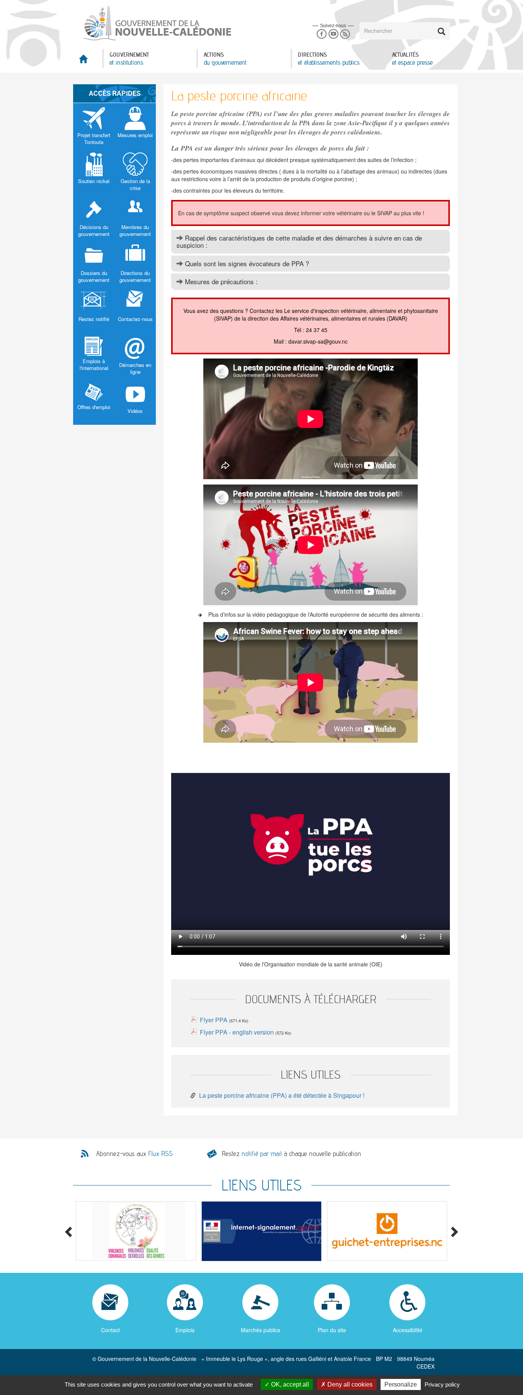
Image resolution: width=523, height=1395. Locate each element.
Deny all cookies (349, 1384)
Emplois (184, 1330)
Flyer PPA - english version (237, 1032)
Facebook (321, 34)
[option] (136, 1231)
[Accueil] (156, 22)
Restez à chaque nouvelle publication (291, 1153)
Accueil (87, 61)
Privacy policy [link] (442, 1384)
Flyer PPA (213, 1019)
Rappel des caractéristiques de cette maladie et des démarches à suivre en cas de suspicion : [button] (299, 241)
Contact (110, 1330)
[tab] (310, 241)
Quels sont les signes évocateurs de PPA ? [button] (247, 263)
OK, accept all (289, 1384)
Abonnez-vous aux (134, 1154)
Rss (345, 34)
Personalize (400, 1384)
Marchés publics (260, 1330)
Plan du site (332, 1330)
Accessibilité (407, 1330)
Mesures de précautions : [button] (220, 281)
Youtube (333, 34)
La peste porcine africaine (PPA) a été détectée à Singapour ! (281, 1095)
